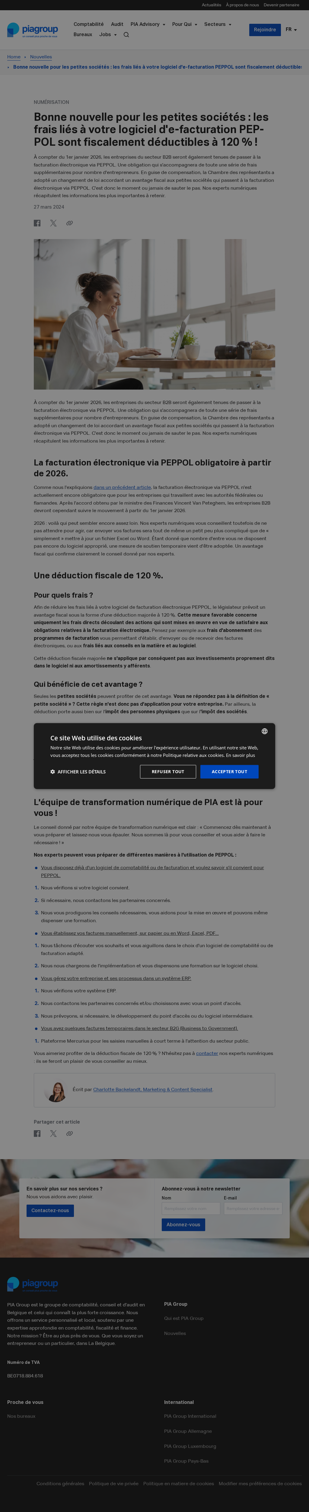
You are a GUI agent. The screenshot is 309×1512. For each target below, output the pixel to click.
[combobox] (265, 731)
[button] (78, 771)
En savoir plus (240, 755)
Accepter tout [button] (229, 771)
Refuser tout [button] (168, 771)
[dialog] (154, 756)
